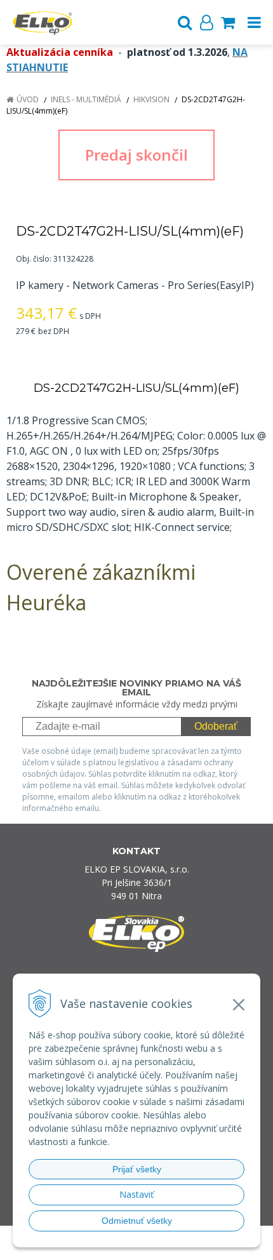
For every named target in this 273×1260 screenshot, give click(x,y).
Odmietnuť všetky (137, 1221)
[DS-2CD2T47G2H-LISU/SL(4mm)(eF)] (136, 155)
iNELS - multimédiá (86, 99)
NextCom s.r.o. (137, 1247)
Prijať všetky (136, 1169)
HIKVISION (151, 99)
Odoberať (215, 726)
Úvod (28, 99)
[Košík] (228, 22)
